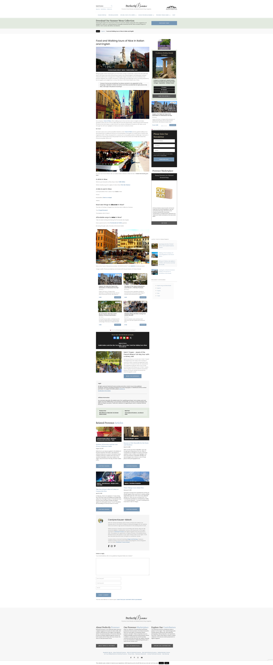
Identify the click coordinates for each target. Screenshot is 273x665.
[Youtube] (127, 338)
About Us (98, 9)
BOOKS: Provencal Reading (146, 15)
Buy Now (164, 221)
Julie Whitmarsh (106, 483)
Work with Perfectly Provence (149, 652)
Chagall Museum (103, 210)
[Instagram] (118, 338)
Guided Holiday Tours (131, 70)
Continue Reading (103, 466)
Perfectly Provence (119, 531)
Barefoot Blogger (129, 438)
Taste (112, 440)
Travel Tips (132, 345)
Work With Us (103, 9)
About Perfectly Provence (106, 645)
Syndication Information (104, 391)
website (133, 266)
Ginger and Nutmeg (132, 539)
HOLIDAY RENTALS (102, 15)
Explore (103, 31)
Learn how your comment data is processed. (129, 599)
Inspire (159, 290)
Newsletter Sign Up (107, 652)
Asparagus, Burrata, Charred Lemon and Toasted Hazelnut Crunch (166, 245)
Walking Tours (139, 345)
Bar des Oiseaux (125, 185)
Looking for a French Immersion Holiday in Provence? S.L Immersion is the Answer (167, 271)
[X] (130, 338)
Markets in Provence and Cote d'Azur (106, 439)
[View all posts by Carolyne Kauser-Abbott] (101, 520)
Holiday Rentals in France (164, 652)
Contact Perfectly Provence (154, 654)
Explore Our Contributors (162, 645)
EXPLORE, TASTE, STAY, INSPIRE (127, 15)
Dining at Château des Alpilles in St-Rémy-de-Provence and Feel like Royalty (167, 262)
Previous (150, 75)
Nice (114, 345)
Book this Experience (132, 376)
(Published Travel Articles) (123, 542)
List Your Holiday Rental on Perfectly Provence (115, 654)
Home (97, 31)
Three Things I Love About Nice (134, 488)
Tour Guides (118, 345)
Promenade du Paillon (116, 223)
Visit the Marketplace (133, 645)
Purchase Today (164, 23)
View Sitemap (165, 654)
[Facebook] (114, 338)
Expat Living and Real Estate (164, 285)
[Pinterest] (121, 338)
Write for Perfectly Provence (134, 652)
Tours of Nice (125, 345)
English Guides (102, 345)
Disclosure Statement (140, 654)
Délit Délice (122, 182)
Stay (158, 293)
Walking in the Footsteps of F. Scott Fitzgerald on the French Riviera (166, 254)
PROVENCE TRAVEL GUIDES (162, 15)
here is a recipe (107, 197)
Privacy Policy (163, 155)
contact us (122, 389)
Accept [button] (161, 663)
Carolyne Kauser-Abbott (114, 70)
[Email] (124, 338)
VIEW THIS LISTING (163, 96)
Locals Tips (109, 345)
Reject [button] (166, 663)
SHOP (174, 15)
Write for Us (109, 9)
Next (178, 75)
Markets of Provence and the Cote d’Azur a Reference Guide (107, 445)
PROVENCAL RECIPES (113, 15)
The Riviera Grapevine (135, 483)
